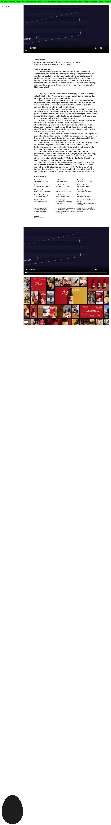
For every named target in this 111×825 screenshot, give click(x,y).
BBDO (69, 64)
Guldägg (76, 62)
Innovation (48, 62)
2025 (61, 62)
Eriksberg (54, 64)
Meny (6, 6)
